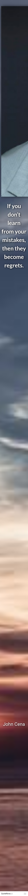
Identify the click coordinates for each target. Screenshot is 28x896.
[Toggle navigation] (25, 893)
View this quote (13, 835)
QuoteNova (7, 894)
